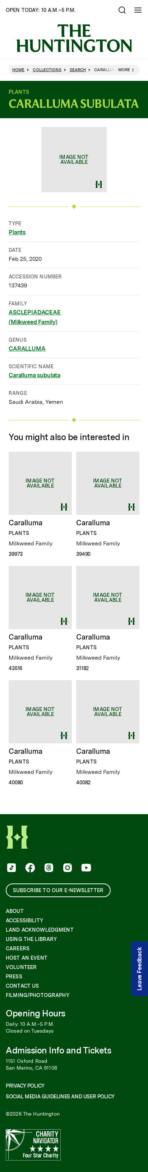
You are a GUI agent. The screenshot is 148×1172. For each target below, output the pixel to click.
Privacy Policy (25, 1086)
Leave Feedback (139, 969)
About (15, 911)
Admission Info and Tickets (58, 1050)
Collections (47, 70)
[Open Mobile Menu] (138, 10)
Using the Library (31, 939)
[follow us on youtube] (85, 868)
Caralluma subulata (34, 375)
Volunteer (21, 967)
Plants (17, 232)
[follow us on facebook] (29, 868)
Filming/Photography (37, 995)
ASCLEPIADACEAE (35, 312)
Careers (17, 948)
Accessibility (24, 920)
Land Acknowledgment (40, 930)
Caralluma (25, 522)
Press (14, 976)
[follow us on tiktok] (11, 868)
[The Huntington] (74, 38)
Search (78, 70)
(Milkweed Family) (33, 322)
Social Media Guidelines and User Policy (60, 1096)
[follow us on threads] (48, 868)
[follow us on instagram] (67, 868)
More (124, 69)
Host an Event (26, 958)
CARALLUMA (27, 348)
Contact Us (22, 986)
